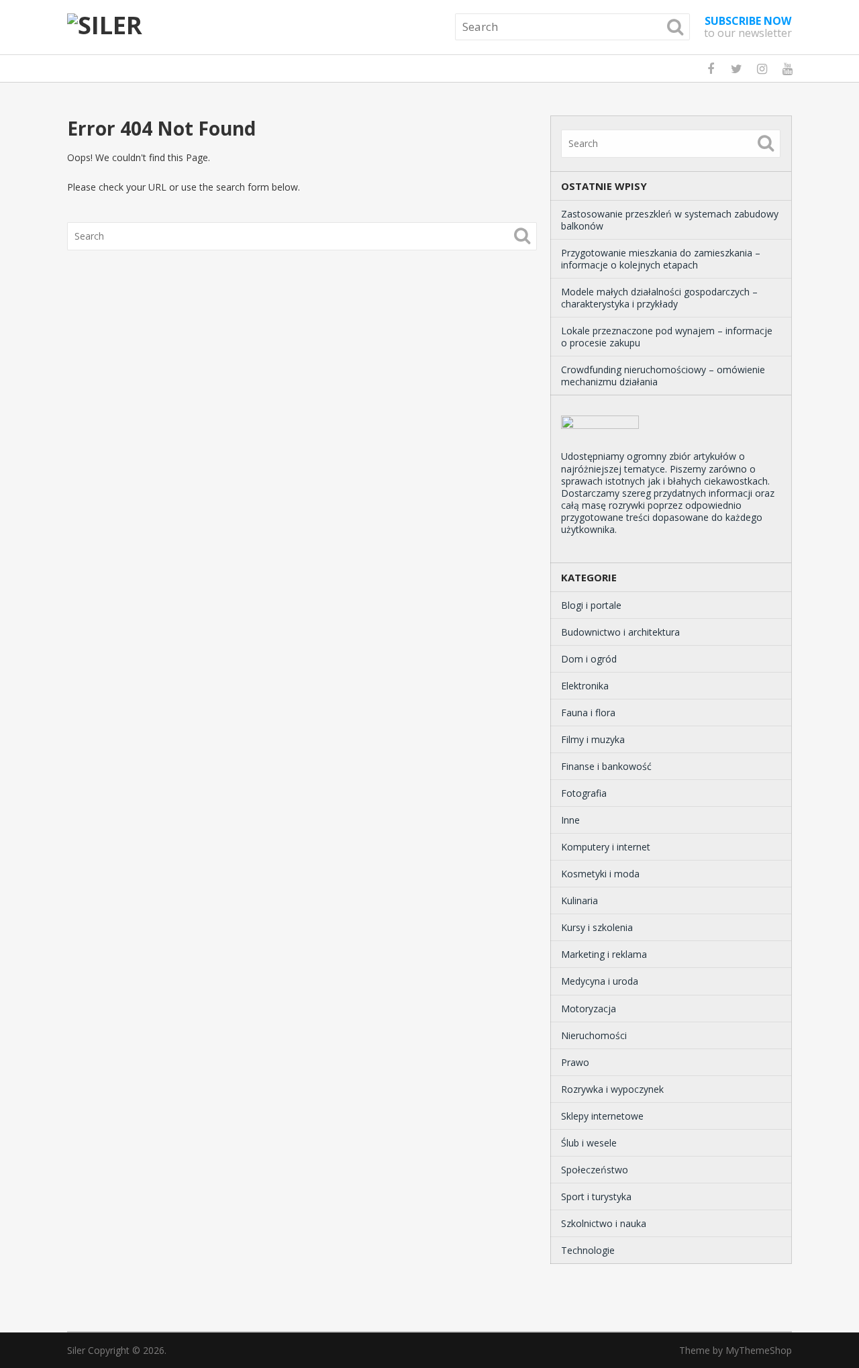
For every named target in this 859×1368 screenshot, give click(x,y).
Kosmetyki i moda (600, 873)
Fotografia (584, 793)
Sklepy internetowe (602, 1116)
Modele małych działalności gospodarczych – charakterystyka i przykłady (659, 297)
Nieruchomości (594, 1035)
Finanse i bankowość (606, 766)
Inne (570, 820)
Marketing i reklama (604, 954)
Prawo (575, 1062)
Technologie (588, 1250)
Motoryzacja (588, 1008)
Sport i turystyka (596, 1196)
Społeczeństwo (594, 1169)
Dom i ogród (589, 658)
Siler (76, 1350)
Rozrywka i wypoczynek (612, 1089)
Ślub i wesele (589, 1142)
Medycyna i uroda (599, 981)
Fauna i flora (588, 712)
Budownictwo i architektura (620, 632)
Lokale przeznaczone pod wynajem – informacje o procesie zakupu (666, 336)
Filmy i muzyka (593, 739)
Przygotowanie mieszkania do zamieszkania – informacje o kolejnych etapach (660, 258)
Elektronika (585, 685)
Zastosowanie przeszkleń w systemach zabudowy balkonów (669, 219)
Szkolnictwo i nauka (603, 1223)
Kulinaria (579, 900)
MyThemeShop (758, 1350)
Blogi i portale (591, 605)
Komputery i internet (605, 846)
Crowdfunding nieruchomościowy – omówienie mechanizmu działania (663, 375)
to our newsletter (748, 26)
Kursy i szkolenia (597, 927)
